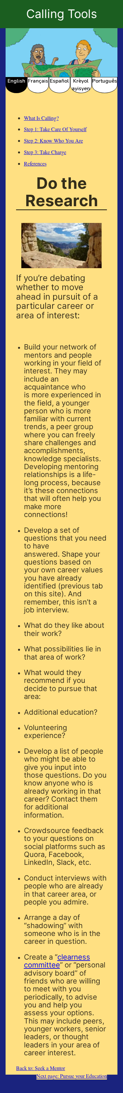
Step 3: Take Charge (45, 152)
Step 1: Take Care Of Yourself (55, 129)
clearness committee (57, 961)
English (16, 81)
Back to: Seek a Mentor (40, 1067)
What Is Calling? (41, 117)
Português (104, 81)
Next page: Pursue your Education (71, 1075)
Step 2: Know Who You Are (53, 140)
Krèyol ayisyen (81, 84)
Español (59, 81)
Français (38, 81)
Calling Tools (61, 14)
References (35, 163)
